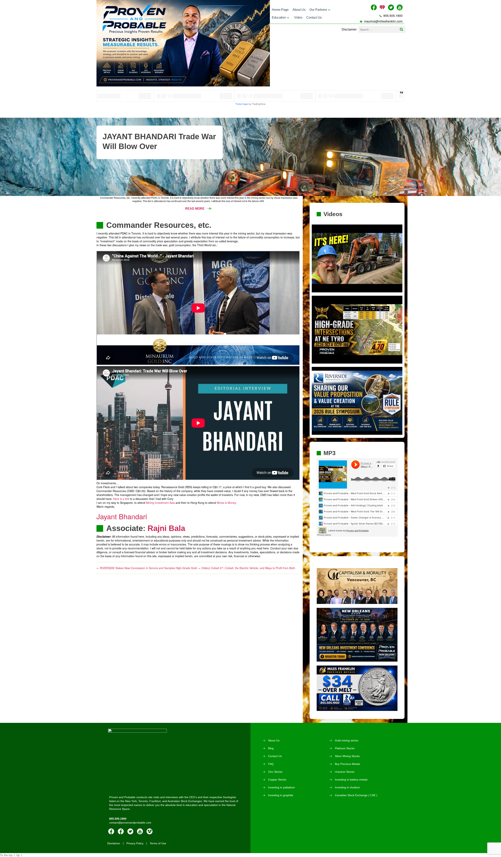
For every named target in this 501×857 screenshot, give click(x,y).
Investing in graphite (280, 795)
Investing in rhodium (347, 787)
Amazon (121, 831)
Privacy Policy (134, 843)
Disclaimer (349, 29)
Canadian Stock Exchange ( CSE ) (356, 795)
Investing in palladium (281, 787)
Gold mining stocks (346, 740)
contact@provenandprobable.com (130, 822)
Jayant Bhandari (121, 516)
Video (298, 17)
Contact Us (314, 17)
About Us (299, 9)
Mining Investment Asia (160, 503)
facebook (111, 831)
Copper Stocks (277, 779)
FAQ (271, 763)
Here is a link (121, 499)
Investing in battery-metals (351, 779)
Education (279, 17)
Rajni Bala (166, 528)
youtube (140, 831)
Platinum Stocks (345, 748)
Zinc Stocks (275, 771)
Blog (271, 748)
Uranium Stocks (344, 771)
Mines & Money (226, 503)
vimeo (149, 831)
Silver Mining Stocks (347, 756)
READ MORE (195, 208)
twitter (130, 831)
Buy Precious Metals (347, 763)
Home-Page (280, 9)
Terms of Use (158, 843)
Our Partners (318, 9)
